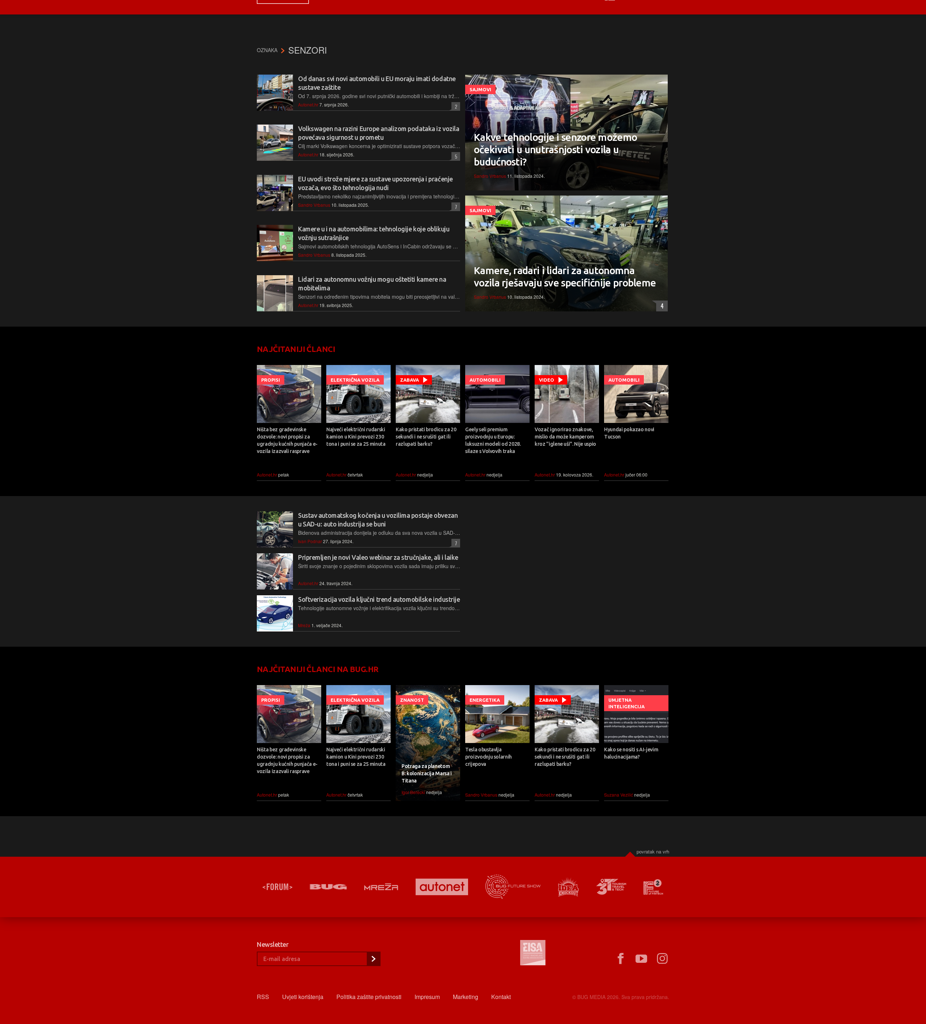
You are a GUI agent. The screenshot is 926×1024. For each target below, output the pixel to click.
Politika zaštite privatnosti (369, 996)
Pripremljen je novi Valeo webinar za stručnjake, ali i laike (378, 557)
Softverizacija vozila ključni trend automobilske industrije (379, 599)
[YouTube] (641, 959)
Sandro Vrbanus (314, 205)
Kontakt (501, 996)
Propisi (270, 379)
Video (546, 379)
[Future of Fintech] (653, 887)
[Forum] (277, 886)
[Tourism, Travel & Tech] (611, 887)
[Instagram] (662, 959)
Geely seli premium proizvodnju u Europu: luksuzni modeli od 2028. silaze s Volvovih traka (493, 440)
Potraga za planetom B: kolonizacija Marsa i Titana (427, 773)
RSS (263, 996)
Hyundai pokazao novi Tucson (629, 433)
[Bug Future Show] (513, 887)
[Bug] (328, 886)
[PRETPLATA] (373, 958)
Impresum (427, 996)
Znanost (412, 699)
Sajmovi (480, 89)
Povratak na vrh (653, 851)
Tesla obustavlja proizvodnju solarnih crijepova (488, 757)
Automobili (485, 379)
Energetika (485, 699)
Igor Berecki (413, 792)
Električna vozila (355, 379)
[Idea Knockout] (568, 886)
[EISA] (532, 954)
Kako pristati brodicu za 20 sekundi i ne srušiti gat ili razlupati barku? (426, 437)
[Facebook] (620, 959)
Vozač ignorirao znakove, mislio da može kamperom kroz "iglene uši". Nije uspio (565, 437)
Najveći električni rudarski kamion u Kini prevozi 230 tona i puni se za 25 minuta (356, 437)
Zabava (409, 379)
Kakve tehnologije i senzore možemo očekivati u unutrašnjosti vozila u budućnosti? (555, 149)
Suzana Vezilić (618, 795)
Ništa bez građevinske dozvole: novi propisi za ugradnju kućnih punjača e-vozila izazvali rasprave (287, 440)
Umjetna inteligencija (626, 703)
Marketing (465, 996)
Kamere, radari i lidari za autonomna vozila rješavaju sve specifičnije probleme (565, 276)
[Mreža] (381, 886)
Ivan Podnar (310, 541)
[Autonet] (442, 887)
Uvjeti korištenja (302, 996)
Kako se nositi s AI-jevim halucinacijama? (631, 753)
